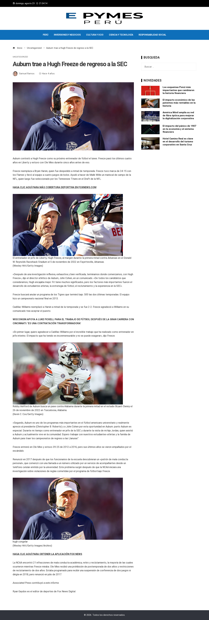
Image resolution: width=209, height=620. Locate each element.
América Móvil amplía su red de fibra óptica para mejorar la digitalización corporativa (178, 115)
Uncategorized (20, 57)
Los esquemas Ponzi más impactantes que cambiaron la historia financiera (178, 90)
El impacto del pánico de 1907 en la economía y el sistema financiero (179, 129)
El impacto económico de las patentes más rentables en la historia (179, 103)
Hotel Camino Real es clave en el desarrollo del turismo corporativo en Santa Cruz (178, 141)
